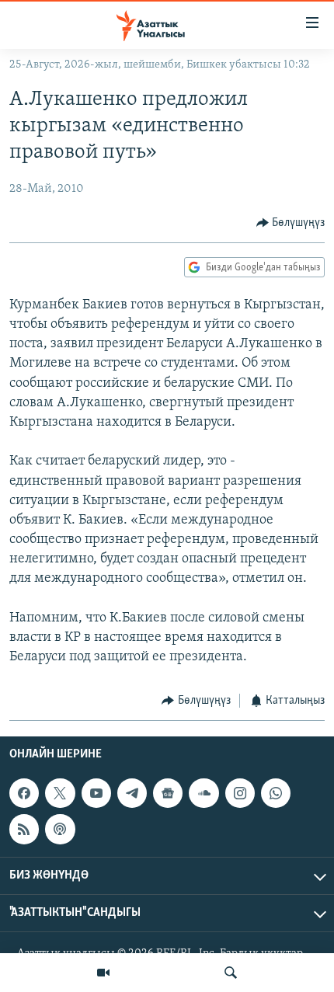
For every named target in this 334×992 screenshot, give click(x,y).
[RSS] (24, 829)
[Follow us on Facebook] (24, 793)
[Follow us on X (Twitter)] (60, 793)
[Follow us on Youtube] (96, 793)
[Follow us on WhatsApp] (276, 793)
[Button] (290, 223)
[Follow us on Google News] (168, 793)
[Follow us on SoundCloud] (203, 793)
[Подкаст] (60, 829)
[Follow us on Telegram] (132, 793)
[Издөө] (230, 972)
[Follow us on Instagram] (240, 793)
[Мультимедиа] (103, 972)
